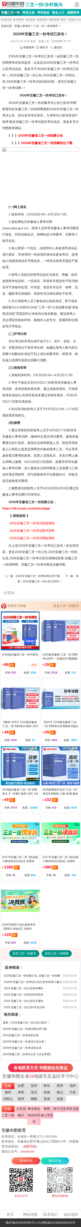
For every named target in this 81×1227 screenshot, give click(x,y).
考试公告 (28, 12)
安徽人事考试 (22, 26)
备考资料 (18, 19)
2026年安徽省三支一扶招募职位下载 (46, 143)
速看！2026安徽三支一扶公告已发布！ (26, 1022)
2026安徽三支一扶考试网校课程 (32, 538)
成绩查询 (73, 12)
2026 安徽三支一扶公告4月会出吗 (24, 1007)
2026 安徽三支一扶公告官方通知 (23, 1001)
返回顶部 (71, 1214)
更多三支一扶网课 (56, 953)
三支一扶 (39, 26)
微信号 (44, 47)
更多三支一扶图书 (66, 606)
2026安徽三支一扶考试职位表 (21, 1035)
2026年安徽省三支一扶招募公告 (40, 135)
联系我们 (50, 1214)
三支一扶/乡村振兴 (44, 4)
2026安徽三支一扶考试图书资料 (32, 530)
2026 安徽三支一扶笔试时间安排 (23, 994)
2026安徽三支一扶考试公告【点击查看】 (27, 1054)
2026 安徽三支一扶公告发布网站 (23, 988)
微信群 (58, 47)
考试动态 (43, 12)
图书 (63, 19)
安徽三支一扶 (13, 4)
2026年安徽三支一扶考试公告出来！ (25, 1041)
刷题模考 (28, 47)
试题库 (72, 19)
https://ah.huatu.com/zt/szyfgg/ (26, 508)
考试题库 (30, 19)
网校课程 (54, 19)
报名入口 (58, 12)
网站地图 (30, 1214)
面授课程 (42, 19)
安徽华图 (59, 564)
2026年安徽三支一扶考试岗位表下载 (38, 576)
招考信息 (6, 19)
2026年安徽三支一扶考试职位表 (22, 1048)
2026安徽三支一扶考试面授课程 (32, 523)
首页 (10, 1214)
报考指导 (52, 26)
